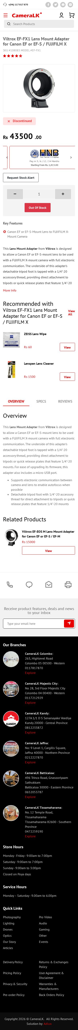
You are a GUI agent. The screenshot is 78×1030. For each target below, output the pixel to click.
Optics (7, 936)
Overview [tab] (16, 401)
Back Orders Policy (51, 995)
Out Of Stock (37, 208)
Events (43, 942)
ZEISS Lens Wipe (35, 334)
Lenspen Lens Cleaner (39, 363)
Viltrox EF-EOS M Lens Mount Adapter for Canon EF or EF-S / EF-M (48, 533)
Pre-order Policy (13, 995)
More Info (9, 290)
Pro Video (45, 917)
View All (71, 312)
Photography (12, 917)
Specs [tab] (41, 401)
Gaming (44, 929)
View (67, 347)
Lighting (8, 923)
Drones (8, 929)
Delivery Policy (13, 962)
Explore (30, 673)
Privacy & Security (15, 984)
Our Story (9, 942)
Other (43, 936)
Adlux (48, 1024)
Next (71, 157)
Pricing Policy (12, 973)
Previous (7, 157)
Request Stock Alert (20, 178)
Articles (8, 948)
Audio (43, 923)
